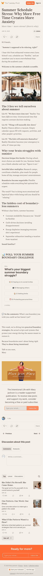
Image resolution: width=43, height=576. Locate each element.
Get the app (30, 570)
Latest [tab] (10, 476)
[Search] (39, 476)
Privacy (20, 566)
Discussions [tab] (19, 476)
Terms (26, 566)
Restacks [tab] (16, 449)
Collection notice (34, 566)
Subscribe (30, 3)
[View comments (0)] (11, 37)
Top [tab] (4, 476)
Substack (12, 573)
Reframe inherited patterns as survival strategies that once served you (16, 526)
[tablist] (11, 449)
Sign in (38, 3)
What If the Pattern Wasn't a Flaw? (15, 520)
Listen (38, 31)
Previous (9, 434)
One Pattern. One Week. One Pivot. (15, 502)
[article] (21, 489)
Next (35, 434)
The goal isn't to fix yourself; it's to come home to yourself (15, 489)
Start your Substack (17, 570)
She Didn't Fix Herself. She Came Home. (14, 483)
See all (6, 538)
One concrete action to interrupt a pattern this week (14, 507)
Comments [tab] (7, 449)
